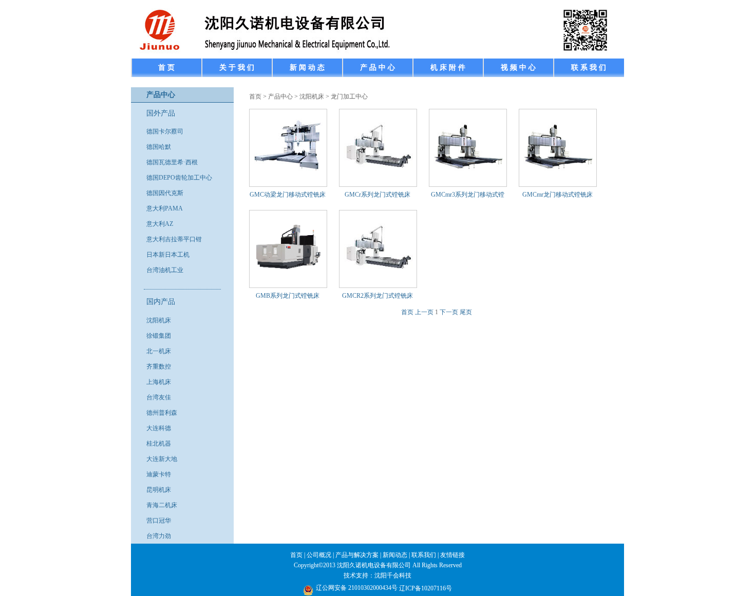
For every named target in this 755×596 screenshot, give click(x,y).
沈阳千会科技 (392, 575)
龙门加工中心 (349, 96)
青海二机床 (161, 505)
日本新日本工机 (168, 254)
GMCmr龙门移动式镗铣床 (557, 194)
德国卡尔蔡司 (164, 131)
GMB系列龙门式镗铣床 (287, 295)
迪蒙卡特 (158, 474)
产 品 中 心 (377, 67)
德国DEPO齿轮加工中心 (179, 177)
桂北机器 (158, 443)
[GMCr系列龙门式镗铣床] (378, 179)
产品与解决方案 (357, 555)
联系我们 (423, 555)
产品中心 (280, 96)
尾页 (466, 312)
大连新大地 (161, 459)
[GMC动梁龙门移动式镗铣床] (288, 179)
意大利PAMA (164, 208)
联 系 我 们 (588, 67)
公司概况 (319, 555)
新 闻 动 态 (307, 67)
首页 (255, 96)
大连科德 (158, 428)
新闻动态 (395, 555)
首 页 (166, 67)
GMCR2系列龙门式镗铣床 (377, 295)
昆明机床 (158, 489)
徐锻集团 (158, 335)
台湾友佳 (158, 397)
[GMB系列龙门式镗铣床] (288, 280)
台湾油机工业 (164, 270)
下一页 (449, 312)
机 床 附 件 (447, 67)
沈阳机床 (158, 320)
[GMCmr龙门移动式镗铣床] (558, 179)
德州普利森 (161, 412)
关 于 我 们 (236, 67)
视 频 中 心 (518, 67)
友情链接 (452, 555)
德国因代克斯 (164, 193)
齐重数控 (158, 366)
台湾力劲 (158, 536)
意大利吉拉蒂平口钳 (174, 239)
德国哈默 (158, 146)
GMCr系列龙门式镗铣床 (377, 194)
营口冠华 (158, 520)
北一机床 (158, 351)
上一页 (424, 312)
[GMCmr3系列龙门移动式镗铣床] (468, 179)
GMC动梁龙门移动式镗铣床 (288, 194)
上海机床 (158, 382)
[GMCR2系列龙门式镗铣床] (378, 280)
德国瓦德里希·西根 (172, 162)
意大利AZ (159, 223)
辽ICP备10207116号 (425, 588)
